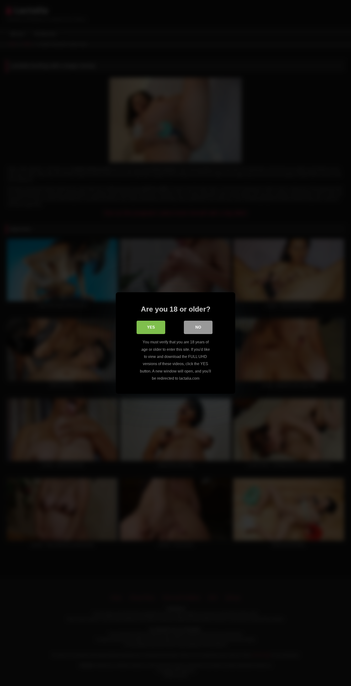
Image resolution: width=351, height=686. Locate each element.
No (198, 327)
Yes (151, 327)
